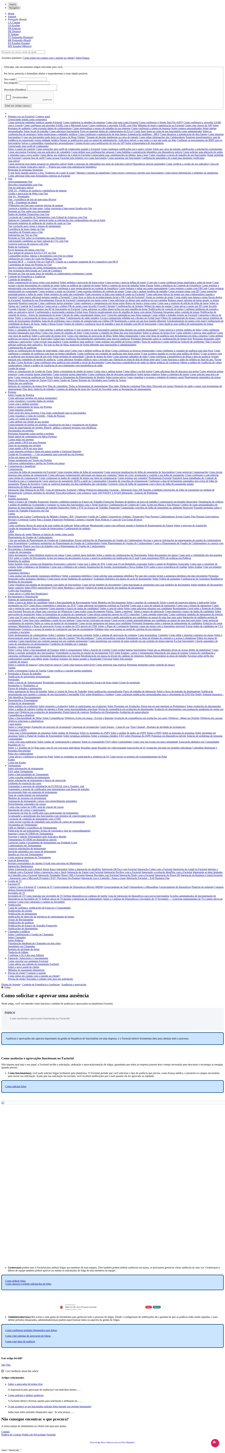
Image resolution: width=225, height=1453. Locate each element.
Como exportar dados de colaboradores (51, 128)
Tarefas (11, 667)
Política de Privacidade (34, 1434)
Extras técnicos (134, 519)
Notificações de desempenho (23, 928)
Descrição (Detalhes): (15, 89)
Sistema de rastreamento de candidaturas (29, 599)
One (10, 178)
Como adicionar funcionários (64, 131)
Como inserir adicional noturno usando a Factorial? (44, 297)
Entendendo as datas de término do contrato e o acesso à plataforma (161, 638)
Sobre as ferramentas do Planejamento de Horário (79, 377)
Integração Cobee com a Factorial (155, 869)
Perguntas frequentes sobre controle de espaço (151, 664)
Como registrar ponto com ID (183, 291)
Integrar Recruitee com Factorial (102, 875)
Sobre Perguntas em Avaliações (123, 706)
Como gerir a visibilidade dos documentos (200, 555)
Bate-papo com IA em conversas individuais (57, 747)
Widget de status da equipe (158, 306)
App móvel (14, 161)
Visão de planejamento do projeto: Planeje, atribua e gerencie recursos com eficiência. (52, 427)
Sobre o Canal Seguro (19, 727)
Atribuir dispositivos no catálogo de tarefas (85, 896)
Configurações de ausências (22, 347)
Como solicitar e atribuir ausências (56, 329)
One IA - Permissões (18, 196)
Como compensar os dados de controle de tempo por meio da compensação (78, 478)
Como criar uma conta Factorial (122, 122)
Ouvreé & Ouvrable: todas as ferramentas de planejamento (121, 389)
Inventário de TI (16, 893)
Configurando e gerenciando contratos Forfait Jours (61, 312)
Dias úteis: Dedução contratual (124, 386)
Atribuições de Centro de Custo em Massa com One (35, 258)
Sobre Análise (195, 567)
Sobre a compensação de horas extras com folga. (40, 318)
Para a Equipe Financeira (50, 519)
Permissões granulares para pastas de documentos (69, 682)
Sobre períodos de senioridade (68, 356)
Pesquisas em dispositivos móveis (168, 735)
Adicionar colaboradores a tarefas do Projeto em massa (36, 463)
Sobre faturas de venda (20, 534)
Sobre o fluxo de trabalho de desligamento (178, 691)
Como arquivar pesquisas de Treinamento (29, 857)
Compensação (15, 469)
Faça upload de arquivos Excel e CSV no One (32, 252)
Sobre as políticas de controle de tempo (80, 285)
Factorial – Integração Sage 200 (126, 490)
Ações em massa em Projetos (23, 457)
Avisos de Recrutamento (20, 919)
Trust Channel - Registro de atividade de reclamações (157, 727)
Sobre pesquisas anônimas (76, 735)
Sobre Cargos (15, 650)
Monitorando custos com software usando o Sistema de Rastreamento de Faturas (131, 525)
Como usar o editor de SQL (91, 564)
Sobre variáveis (16, 587)
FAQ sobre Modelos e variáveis (68, 587)
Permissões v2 (30, 685)
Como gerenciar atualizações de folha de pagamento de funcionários (139, 472)
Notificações (14, 904)
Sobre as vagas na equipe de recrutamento (56, 623)
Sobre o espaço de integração (149, 611)
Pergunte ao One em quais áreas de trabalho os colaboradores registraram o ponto (50, 273)
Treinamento (14, 765)
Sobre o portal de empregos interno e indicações (185, 602)
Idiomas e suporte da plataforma (93, 172)
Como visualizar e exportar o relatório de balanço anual (155, 377)
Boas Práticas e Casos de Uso (110, 519)
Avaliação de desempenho (21, 703)
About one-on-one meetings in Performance (163, 706)
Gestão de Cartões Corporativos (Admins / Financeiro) (116, 516)
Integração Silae (16, 490)
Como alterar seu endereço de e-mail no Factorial (65, 155)
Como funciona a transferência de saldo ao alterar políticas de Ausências (142, 362)
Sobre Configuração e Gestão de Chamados (30, 934)
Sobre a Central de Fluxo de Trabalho (67, 691)
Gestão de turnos (16, 368)
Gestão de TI (14, 881)
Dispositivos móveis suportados (148, 164)
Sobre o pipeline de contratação (143, 602)
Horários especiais (28, 303)
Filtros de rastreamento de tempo (178, 318)
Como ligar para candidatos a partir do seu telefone (48, 620)
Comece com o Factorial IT (22, 887)
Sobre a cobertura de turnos (175, 374)
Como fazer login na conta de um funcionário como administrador (168, 131)
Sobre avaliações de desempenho (204, 706)
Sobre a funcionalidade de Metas (25, 718)
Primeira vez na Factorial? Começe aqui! (29, 116)
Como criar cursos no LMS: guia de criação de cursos (36, 807)
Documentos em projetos (21, 430)
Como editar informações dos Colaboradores (162, 137)
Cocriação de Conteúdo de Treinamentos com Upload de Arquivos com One (47, 217)
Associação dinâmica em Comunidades (199, 741)
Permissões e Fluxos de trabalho (24, 673)
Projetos (12, 392)
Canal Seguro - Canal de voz (115, 727)
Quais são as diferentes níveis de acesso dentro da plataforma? (179, 650)
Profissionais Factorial (160, 478)
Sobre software (81, 525)
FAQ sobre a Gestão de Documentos (27, 558)
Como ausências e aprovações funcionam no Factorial (40, 1018)
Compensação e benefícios (22, 466)
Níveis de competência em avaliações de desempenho (126, 709)
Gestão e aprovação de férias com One (28, 193)
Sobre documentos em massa (163, 555)
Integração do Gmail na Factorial (190, 869)
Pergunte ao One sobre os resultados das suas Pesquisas (37, 238)
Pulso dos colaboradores (20, 753)
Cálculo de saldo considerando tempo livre (84, 315)
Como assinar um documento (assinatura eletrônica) (34, 575)
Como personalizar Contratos (153, 635)
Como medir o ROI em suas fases (25, 448)
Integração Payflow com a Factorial (122, 872)
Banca (35, 528)
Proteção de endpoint (202, 887)
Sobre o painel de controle (21, 149)
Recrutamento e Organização (23, 596)
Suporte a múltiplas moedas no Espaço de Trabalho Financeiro (82, 501)
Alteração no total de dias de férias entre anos (136, 359)
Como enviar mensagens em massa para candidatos (105, 623)
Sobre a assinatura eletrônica (77, 575)
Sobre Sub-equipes (123, 658)
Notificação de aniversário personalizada (29, 676)
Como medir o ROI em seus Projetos (27, 442)
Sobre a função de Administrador (25, 682)
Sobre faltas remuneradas (125, 335)
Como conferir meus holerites (80, 555)
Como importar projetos (20, 409)
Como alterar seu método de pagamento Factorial (33, 964)
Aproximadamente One (20, 181)
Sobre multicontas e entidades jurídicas (57, 134)
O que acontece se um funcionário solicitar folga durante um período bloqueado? (116, 329)
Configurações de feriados (129, 306)
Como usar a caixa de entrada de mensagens (153, 605)
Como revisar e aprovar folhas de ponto (125, 282)
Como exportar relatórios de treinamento (29, 777)
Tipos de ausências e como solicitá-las (161, 341)
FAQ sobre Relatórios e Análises (97, 694)
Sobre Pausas (82, 57)
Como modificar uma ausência (78, 341)
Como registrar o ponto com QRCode (188, 288)
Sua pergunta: (11, 82)
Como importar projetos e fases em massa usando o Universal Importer (44, 451)
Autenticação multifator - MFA (143, 134)
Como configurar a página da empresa (151, 128)
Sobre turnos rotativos (148, 374)
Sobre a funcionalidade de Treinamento (28, 774)
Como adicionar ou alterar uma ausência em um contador (137, 300)
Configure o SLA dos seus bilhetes (26, 955)
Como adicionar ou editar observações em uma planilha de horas (114, 309)
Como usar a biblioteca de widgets (68, 567)
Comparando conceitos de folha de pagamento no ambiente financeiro (157, 507)
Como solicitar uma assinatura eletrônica (113, 575)
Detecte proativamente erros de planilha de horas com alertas (120, 312)
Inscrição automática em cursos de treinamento (32, 851)
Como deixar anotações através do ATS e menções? (114, 614)
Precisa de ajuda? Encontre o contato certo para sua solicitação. (40, 979)
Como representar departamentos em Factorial (56, 655)
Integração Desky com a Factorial (136, 875)
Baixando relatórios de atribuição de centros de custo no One (39, 223)
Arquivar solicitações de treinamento (27, 848)
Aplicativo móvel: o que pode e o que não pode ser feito (147, 140)
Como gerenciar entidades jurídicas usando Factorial (35, 122)
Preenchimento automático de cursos (27, 804)
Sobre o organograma (70, 650)
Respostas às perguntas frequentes (25, 169)
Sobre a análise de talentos (21, 709)
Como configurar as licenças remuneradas (133, 350)
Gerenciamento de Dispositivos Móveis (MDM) (78, 887)
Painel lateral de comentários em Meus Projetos (32, 436)
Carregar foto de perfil (32, 158)
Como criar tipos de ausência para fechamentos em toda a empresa (173, 335)
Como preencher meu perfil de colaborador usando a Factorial (68, 149)
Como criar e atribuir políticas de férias (90, 350)
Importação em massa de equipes (171, 653)
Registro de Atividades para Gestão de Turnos (102, 380)
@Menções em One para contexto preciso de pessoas (35, 205)
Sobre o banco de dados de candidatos (28, 602)
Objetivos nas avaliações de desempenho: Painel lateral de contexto (54, 712)
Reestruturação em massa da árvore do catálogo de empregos (112, 655)
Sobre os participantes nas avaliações (88, 706)
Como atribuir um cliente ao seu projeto (28, 421)
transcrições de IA (136, 747)
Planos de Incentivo (30, 484)
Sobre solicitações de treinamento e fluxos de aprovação (37, 780)
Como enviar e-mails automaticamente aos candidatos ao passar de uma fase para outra (156, 620)
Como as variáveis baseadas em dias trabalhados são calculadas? (74, 484)
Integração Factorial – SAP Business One (148, 878)
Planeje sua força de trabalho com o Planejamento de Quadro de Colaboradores (64, 546)
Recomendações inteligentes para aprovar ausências (103, 338)
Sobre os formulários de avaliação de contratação (61, 614)
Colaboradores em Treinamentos (25, 845)
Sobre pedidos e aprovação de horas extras (82, 282)
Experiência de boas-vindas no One (26, 229)
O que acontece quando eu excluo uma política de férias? (170, 353)
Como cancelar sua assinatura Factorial (28, 961)
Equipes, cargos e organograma (24, 647)
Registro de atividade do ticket (23, 949)
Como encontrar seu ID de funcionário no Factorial (53, 309)
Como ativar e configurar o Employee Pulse (30, 756)
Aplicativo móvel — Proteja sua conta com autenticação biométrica (62, 166)
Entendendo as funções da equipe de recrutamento (82, 653)
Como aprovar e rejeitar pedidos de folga (180, 329)
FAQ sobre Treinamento (20, 771)
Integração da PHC (35, 490)
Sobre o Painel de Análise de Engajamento (40, 735)
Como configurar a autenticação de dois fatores (102, 134)
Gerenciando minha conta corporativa (27, 119)
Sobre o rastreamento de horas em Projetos (30, 407)
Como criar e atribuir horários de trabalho (146, 291)
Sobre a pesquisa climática (104, 735)
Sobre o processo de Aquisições (190, 525)
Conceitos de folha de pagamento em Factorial (32, 472)
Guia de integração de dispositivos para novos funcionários (138, 896)
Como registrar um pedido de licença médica (117, 341)
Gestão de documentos (19, 552)
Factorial (51, 1434)
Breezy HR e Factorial (73, 875)
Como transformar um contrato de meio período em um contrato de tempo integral (130, 641)
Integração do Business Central (197, 875)
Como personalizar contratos (110, 638)
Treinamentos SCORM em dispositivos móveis (32, 839)
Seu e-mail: (10, 79)
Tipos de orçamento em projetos (24, 445)
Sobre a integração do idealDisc (84, 869)
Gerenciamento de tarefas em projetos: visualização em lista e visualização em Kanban (52, 424)
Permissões (13, 679)
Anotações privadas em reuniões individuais (169, 747)
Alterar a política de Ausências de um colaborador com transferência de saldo (63, 365)
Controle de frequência (20, 279)
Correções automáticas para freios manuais (129, 315)
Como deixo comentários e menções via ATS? (52, 605)
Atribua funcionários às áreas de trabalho (165, 655)
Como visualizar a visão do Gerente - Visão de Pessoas (36, 415)
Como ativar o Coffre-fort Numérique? (28, 593)
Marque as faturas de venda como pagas (53, 534)
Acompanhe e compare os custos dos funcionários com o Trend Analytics (70, 504)
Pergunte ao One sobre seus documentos (29, 211)
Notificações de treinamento (22, 913)
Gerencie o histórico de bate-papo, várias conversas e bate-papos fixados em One (50, 208)
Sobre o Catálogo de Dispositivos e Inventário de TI (130, 898)
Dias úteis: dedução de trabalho (38, 389)
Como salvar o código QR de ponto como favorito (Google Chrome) (80, 306)
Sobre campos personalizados (186, 128)
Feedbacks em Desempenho (104, 712)
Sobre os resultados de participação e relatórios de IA (81, 756)
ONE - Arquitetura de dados (22, 202)
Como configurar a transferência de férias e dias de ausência (179, 356)
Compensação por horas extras (91, 300)
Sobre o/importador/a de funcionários (144, 143)
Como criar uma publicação (22, 741)
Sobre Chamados (17, 937)
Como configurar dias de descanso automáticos (112, 374)
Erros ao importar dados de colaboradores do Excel (106, 131)
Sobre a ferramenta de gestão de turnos (73, 371)
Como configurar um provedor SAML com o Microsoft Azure (55, 125)
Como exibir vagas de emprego (89, 611)
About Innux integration (55, 869)
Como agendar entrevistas (154, 614)
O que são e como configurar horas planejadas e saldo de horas (179, 282)
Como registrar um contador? (133, 478)
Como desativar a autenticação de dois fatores (183, 134)
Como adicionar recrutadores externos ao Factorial (103, 605)
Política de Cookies (11, 1434)
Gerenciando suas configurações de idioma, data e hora (119, 155)
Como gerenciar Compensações (191, 472)
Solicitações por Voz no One (23, 235)
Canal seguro (15, 724)
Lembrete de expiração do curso (24, 783)
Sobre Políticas (15, 940)
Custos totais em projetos (21, 439)
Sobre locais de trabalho (36, 131)
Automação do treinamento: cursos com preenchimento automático (42, 801)
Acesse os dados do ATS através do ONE (75, 626)
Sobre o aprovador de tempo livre (48, 335)
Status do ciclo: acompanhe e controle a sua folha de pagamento (151, 475)
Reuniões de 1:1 (16, 744)
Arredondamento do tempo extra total (186, 321)
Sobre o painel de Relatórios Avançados (168, 564)
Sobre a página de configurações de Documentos (121, 555)
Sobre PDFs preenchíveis (38, 587)
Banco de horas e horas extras (141, 303)
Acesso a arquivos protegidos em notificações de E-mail (110, 558)
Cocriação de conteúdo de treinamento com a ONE (34, 818)
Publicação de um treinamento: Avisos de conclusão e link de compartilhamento (49, 830)
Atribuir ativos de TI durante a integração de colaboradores (71, 898)
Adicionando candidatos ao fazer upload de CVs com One (38, 241)
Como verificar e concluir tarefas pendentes (69, 670)
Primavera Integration (97, 490)
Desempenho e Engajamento (23, 700)
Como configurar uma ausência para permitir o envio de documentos (68, 362)
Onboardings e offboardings (143, 887)
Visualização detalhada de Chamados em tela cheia (34, 943)
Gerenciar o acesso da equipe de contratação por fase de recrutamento (58, 629)
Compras (12, 522)
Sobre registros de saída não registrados (63, 294)
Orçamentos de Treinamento (22, 824)
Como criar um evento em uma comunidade (155, 741)
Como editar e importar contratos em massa (191, 635)
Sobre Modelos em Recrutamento (108, 602)
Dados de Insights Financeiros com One (28, 214)
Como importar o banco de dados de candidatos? (74, 608)
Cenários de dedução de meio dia (73, 389)
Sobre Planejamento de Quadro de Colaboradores (127, 543)
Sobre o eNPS (154, 733)
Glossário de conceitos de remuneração (127, 481)
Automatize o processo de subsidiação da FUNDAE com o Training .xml (46, 786)
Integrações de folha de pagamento (26, 487)
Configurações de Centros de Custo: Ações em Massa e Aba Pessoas (144, 504)
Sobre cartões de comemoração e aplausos (59, 741)
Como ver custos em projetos (23, 418)
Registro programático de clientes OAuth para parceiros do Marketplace (45, 863)
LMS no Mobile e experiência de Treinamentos (32, 827)
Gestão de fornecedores (51, 528)
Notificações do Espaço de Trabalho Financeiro (32, 925)
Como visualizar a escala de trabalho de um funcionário (177, 155)
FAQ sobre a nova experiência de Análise (165, 567)
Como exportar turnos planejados (35, 374)
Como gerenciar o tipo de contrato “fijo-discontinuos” (67, 638)
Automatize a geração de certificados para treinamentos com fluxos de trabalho (48, 789)
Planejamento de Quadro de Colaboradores (30, 537)
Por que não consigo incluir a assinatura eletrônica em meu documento (171, 575)
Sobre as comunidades (93, 741)
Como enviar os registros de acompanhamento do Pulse (138, 756)
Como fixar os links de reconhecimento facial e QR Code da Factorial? (108, 297)
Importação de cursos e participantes (26, 810)
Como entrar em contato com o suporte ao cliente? (49, 57)
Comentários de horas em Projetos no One (30, 264)
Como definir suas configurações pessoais (92, 152)
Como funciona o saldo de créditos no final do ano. (187, 359)
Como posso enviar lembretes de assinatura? (70, 578)
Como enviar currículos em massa (93, 620)
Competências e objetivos (21, 715)
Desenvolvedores (25, 890)
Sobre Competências (53, 718)
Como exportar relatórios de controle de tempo (100, 291)
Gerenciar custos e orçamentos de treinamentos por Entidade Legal (42, 842)
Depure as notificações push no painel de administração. (88, 140)
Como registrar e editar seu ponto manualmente (143, 288)
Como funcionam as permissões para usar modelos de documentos (156, 584)
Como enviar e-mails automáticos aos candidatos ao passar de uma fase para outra (139, 617)
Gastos (11, 513)
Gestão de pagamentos (19, 528)
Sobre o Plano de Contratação (113, 626)
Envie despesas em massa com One (26, 249)
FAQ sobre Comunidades (118, 741)
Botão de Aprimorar (18, 246)
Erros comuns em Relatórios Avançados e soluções (49, 564)
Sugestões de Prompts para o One (25, 232)
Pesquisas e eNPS (17, 730)
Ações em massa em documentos (64, 558)
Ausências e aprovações (20, 327)
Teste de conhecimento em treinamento (28, 795)
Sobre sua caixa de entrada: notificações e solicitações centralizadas (187, 149)
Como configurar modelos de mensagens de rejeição (196, 614)
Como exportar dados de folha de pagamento (80, 472)
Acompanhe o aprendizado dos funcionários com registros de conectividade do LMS (52, 816)
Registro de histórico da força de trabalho (136, 501)
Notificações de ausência (21, 922)
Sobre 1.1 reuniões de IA (21, 747)
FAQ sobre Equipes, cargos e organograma (131, 653)
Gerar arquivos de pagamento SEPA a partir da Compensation (74, 481)
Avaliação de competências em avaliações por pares (141, 718)
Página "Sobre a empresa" (119, 611)
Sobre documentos (17, 555)
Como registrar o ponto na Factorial (56, 291)
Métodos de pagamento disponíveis (26, 970)
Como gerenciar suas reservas (111, 664)
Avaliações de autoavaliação (134, 712)
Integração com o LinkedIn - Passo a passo (103, 878)
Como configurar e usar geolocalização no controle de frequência (84, 288)
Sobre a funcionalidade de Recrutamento (69, 602)
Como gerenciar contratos (79, 635)
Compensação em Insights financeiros (177, 501)
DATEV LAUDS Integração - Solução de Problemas (130, 492)
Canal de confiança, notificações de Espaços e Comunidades (39, 907)
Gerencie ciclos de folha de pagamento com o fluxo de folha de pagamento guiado (151, 484)
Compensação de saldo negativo (82, 318)
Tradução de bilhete (18, 952)
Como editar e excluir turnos (138, 371)
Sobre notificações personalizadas (105, 691)
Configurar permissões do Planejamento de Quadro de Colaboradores (64, 543)
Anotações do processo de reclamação (51, 727)
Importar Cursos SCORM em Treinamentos (30, 833)
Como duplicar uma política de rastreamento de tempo (185, 324)
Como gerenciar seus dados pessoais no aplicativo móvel (37, 164)
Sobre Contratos (56, 635)
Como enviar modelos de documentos (101, 584)
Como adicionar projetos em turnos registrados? (32, 398)
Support (12, 16)
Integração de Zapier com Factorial (85, 872)
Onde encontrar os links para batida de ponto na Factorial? (115, 294)
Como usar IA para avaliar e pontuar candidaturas (33, 617)
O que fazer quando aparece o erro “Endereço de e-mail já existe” (42, 172)
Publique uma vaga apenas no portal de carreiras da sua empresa (127, 629)
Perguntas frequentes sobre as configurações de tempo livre (161, 338)
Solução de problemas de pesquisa (204, 735)
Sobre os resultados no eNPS (95, 733)
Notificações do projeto (20, 910)
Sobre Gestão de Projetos (21, 395)
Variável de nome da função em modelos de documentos (114, 587)
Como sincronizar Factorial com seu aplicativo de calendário (39, 152)
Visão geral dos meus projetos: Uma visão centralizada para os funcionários (47, 412)
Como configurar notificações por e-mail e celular (126, 149)
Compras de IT (45, 887)
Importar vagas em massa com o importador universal (157, 626)
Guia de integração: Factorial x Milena (66, 490)
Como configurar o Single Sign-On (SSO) (161, 122)
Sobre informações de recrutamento (78, 617)
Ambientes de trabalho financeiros (52, 507)
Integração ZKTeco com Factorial (119, 869)
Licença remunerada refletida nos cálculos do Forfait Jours (130, 318)
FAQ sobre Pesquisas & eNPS (135, 735)
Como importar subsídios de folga (130, 356)
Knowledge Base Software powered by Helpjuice (112, 1442)
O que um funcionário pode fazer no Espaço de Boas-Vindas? (53, 137)
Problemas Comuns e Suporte (79, 519)
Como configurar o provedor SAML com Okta (112, 125)
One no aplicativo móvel (20, 187)
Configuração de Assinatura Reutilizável (202, 578)
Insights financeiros (18, 498)
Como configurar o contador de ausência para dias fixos (184, 350)
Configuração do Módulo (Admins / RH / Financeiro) (59, 516)
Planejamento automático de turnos (202, 377)
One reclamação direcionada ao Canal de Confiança (35, 270)
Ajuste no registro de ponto (159, 297)
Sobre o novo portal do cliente (23, 967)
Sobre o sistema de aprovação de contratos (115, 635)
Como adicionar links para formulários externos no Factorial (39, 175)
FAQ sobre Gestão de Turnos (62, 380)
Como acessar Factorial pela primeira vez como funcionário (76, 158)
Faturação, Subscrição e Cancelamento (28, 958)
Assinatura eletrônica (19, 572)
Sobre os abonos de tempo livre (158, 332)
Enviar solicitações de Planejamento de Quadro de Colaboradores (109, 540)
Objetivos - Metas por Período (183, 718)
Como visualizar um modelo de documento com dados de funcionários (44, 584)
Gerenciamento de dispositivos (175, 887)
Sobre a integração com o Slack (50, 872)
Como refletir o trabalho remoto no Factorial (174, 315)
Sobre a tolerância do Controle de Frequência (177, 285)
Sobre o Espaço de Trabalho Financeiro (28, 501)
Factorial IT (14, 884)
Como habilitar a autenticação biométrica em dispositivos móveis (148, 152)
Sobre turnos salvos (116, 377)
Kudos (11, 759)
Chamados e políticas (19, 931)
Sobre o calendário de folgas (22, 329)
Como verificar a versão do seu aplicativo (187, 164)
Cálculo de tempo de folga (98, 356)
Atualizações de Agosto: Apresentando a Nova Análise (114, 567)
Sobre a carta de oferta (111, 608)
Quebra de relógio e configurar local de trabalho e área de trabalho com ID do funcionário (110, 324)
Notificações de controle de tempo (166, 309)
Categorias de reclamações (85, 727)
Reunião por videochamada (112, 747)
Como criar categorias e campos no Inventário (41, 901)
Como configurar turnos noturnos (55, 303)
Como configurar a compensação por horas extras (99, 303)
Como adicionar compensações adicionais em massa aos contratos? (82, 475)
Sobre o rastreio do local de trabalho (120, 285)
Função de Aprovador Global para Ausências (52, 338)
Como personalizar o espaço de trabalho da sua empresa (101, 128)
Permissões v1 (15, 685)
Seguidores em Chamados (21, 946)
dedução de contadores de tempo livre (27, 386)
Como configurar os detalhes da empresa (84, 122)
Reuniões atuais (89, 747)
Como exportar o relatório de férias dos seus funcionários (112, 332)
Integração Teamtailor (49, 875)
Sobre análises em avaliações (23, 706)
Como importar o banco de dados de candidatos (189, 611)
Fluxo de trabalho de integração (139, 691)
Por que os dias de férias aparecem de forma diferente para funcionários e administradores (90, 344)
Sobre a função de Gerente (97, 650)
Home (11, 13)
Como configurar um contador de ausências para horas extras (108, 353)
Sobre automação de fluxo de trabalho (27, 691)
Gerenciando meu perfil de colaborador (28, 146)
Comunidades (15, 738)
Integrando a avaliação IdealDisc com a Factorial (167, 872)
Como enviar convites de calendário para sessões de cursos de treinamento (46, 821)
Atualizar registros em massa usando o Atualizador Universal (80, 658)
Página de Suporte (10, 984)
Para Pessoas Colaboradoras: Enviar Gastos (167, 516)
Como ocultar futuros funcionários (128, 650)
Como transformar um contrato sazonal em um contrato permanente (53, 641)
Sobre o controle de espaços (22, 664)
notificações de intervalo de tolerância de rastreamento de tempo (41, 916)
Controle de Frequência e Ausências (26, 276)
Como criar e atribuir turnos (108, 371)
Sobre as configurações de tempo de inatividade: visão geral (39, 350)
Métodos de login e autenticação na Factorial (161, 125)
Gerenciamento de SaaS (116, 887)
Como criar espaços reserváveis (78, 664)
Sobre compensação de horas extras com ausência (33, 282)
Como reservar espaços (50, 664)
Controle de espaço (18, 661)
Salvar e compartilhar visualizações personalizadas (47, 143)
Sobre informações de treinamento (25, 768)
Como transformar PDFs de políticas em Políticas (165, 558)
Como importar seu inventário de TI (44, 896)
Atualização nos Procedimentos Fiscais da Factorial (49, 300)
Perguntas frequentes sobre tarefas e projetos (31, 433)
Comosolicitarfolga (15, 1086)
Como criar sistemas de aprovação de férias (89, 335)
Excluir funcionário (184, 641)
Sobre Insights (15, 564)
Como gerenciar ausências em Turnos (33, 377)
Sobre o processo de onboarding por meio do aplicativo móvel (99, 164)
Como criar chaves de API (198, 125)
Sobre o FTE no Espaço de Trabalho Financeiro (95, 507)
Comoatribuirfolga (15, 1280)
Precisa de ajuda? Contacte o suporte (27, 973)
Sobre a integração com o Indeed (25, 869)
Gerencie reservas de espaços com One (28, 244)
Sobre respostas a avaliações (53, 706)
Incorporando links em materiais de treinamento (32, 792)
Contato (5, 1431)
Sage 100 (97, 492)
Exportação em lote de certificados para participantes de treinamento (43, 813)
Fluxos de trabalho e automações (25, 688)
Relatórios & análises (19, 561)
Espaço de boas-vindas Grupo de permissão (117, 682)
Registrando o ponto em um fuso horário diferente (140, 321)
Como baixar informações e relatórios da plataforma (191, 172)
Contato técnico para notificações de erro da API (99, 143)
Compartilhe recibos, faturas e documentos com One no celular (40, 255)
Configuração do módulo (77, 528)
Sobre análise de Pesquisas (65, 733)
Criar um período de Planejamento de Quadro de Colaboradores (41, 540)
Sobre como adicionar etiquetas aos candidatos (148, 608)
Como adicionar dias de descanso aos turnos (176, 371)
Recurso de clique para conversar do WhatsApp (47, 611)
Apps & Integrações (18, 860)
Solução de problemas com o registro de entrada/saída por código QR (78, 321)
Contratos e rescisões (19, 632)
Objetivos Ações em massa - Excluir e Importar (89, 718)
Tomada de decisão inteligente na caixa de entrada (112, 137)
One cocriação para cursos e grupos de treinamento (34, 226)
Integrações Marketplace (20, 866)
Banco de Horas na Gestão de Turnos (27, 380)
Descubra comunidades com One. (25, 184)
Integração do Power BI (167, 875)
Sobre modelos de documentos (207, 584)
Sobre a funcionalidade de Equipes (41, 650)
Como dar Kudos (17, 762)
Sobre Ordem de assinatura (166, 578)
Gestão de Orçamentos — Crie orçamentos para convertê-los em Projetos (46, 454)
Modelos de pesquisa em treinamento (27, 798)
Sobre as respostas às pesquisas (178, 733)
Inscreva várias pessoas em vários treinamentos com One (37, 267)
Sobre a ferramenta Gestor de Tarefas (27, 670)
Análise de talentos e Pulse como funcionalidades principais (67, 709)
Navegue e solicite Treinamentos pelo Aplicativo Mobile (37, 836)
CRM (11, 531)
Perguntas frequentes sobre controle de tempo (175, 312)
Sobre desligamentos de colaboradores (28, 635)
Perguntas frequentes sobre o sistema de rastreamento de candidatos (167, 623)
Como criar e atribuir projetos (23, 404)
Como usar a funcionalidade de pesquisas (29, 733)
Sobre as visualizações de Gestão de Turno (30, 371)
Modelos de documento (20, 581)
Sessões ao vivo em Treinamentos (25, 854)
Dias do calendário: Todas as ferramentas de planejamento (78, 386)
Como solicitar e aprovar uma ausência (196, 332)
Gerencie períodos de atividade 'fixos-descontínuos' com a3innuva (57, 492)
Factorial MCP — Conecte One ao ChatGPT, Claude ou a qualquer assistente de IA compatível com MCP (63, 261)
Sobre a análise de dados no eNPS (128, 733)
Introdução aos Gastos (19, 516)
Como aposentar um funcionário (124, 158)
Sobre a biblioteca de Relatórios (33, 567)
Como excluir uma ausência (47, 341)
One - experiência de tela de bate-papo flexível (32, 199)
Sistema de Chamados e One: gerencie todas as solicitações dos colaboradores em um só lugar (56, 220)
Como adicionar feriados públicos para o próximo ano (85, 359)
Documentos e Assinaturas (21, 549)
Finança (12, 495)
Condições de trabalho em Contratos (68, 644)
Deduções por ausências (20, 383)
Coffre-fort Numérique (19, 590)
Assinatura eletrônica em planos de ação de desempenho (122, 578)
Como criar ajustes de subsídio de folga (61, 332)
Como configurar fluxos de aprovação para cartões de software (40, 525)
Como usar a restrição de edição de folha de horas (183, 303)
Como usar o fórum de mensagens (194, 605)
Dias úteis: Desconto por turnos (157, 386)
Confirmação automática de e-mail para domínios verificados (172, 158)
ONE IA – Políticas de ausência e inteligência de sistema (37, 190)
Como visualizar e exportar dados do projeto (31, 401)
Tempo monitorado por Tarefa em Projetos (30, 460)
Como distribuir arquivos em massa (46, 555)
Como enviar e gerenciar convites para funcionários (137, 172)
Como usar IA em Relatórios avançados (126, 564)
